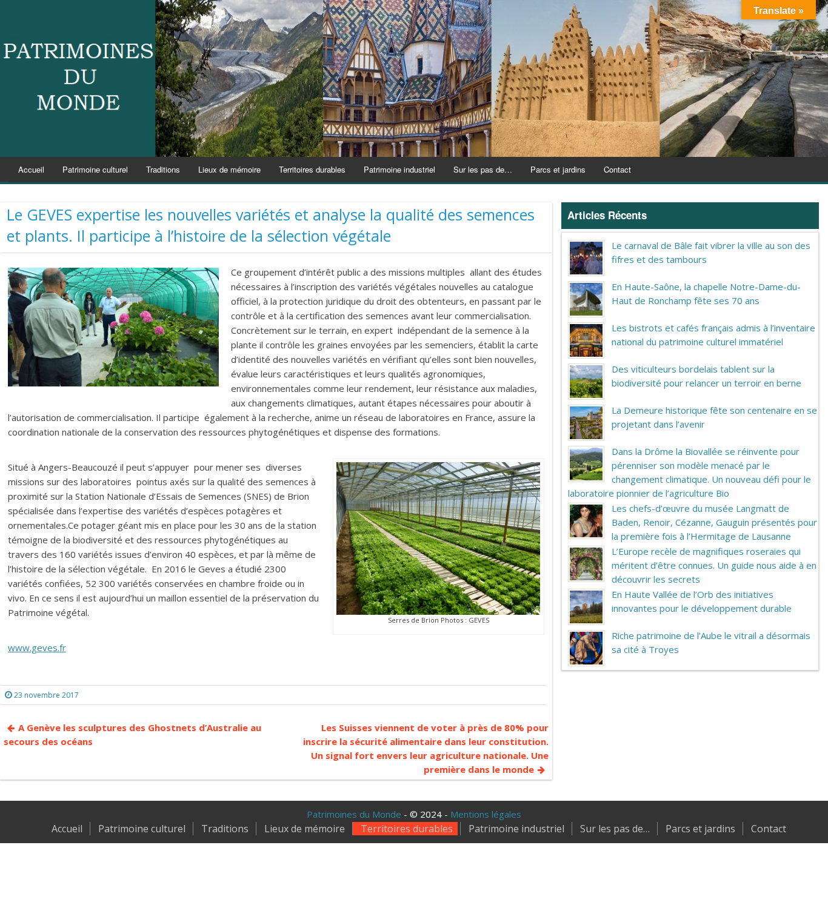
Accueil (31, 169)
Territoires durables (312, 169)
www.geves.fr (37, 647)
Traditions (163, 169)
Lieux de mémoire (229, 169)
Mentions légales (485, 814)
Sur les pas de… (482, 169)
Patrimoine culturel (95, 169)
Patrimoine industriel (399, 169)
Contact (617, 169)
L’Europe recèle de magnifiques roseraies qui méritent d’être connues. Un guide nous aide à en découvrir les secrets (714, 565)
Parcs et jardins (558, 169)
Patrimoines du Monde (354, 814)
